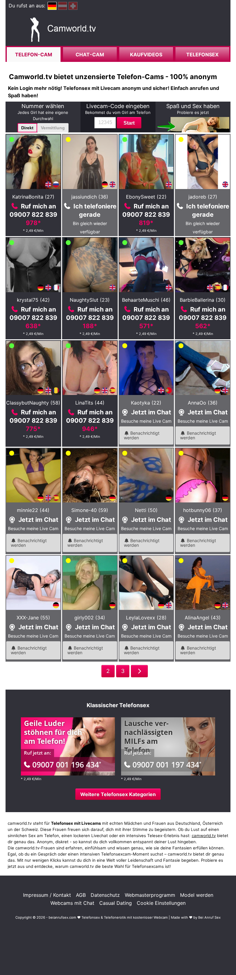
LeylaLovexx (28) (146, 617)
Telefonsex (202, 54)
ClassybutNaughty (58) (33, 403)
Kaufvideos (146, 54)
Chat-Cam (90, 54)
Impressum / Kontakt (47, 894)
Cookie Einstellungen (161, 902)
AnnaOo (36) (203, 403)
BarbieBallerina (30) (203, 300)
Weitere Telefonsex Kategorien (118, 794)
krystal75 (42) (33, 300)
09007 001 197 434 (166, 764)
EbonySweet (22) (146, 197)
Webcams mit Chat (72, 902)
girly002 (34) (89, 617)
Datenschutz (105, 894)
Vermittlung (53, 127)
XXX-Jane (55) (33, 617)
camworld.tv (204, 835)
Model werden (196, 894)
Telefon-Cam (33, 54)
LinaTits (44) (89, 403)
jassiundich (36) (89, 197)
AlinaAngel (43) (203, 617)
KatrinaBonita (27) (33, 197)
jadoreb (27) (202, 197)
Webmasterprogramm (150, 894)
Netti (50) (146, 510)
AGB (81, 894)
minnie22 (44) (33, 510)
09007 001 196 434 (66, 764)
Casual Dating (115, 902)
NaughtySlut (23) (90, 300)
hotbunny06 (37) (202, 510)
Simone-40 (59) (89, 510)
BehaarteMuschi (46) (146, 300)
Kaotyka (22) (146, 403)
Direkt (27, 127)
